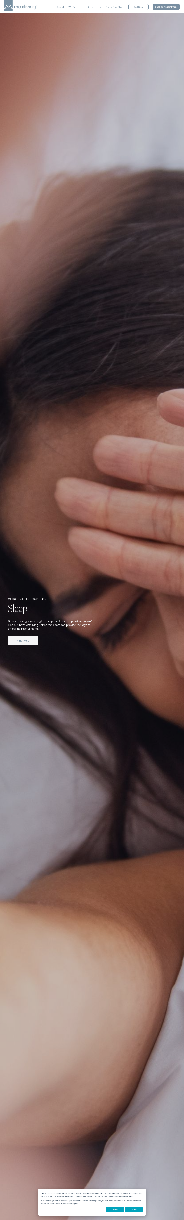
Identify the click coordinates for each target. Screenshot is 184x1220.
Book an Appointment (166, 6)
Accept (115, 1209)
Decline (134, 1209)
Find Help (23, 640)
